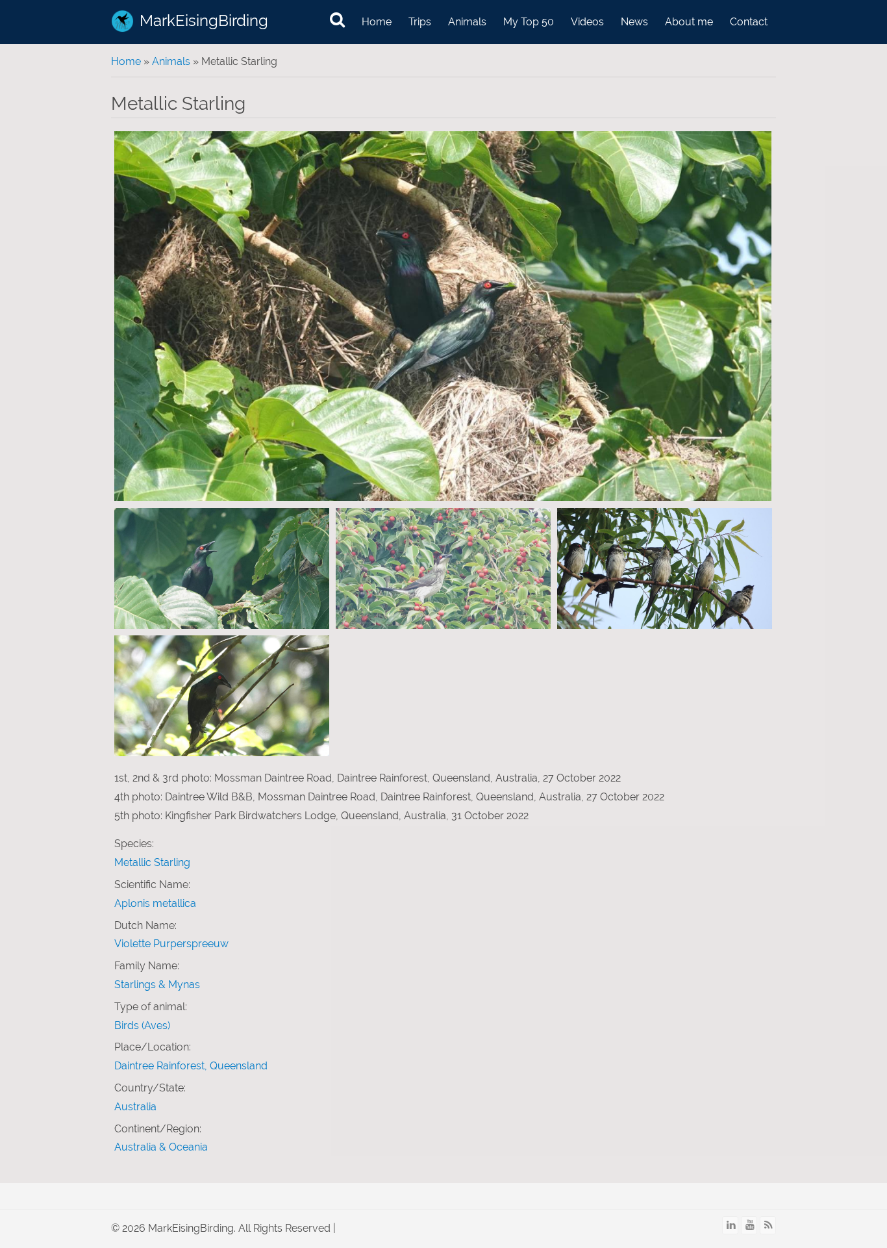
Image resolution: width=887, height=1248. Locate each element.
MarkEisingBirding (204, 20)
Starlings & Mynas (157, 984)
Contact (749, 22)
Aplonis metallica (155, 903)
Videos (587, 22)
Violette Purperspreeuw (171, 943)
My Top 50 (528, 22)
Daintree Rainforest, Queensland (191, 1066)
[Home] (122, 21)
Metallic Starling (152, 862)
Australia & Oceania (161, 1147)
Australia (135, 1107)
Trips (419, 22)
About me (689, 22)
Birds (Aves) (142, 1025)
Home (377, 22)
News (634, 22)
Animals (467, 22)
